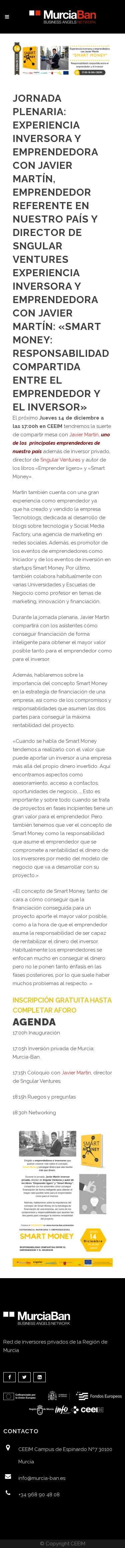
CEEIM (78, 1544)
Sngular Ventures (60, 460)
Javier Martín (84, 435)
